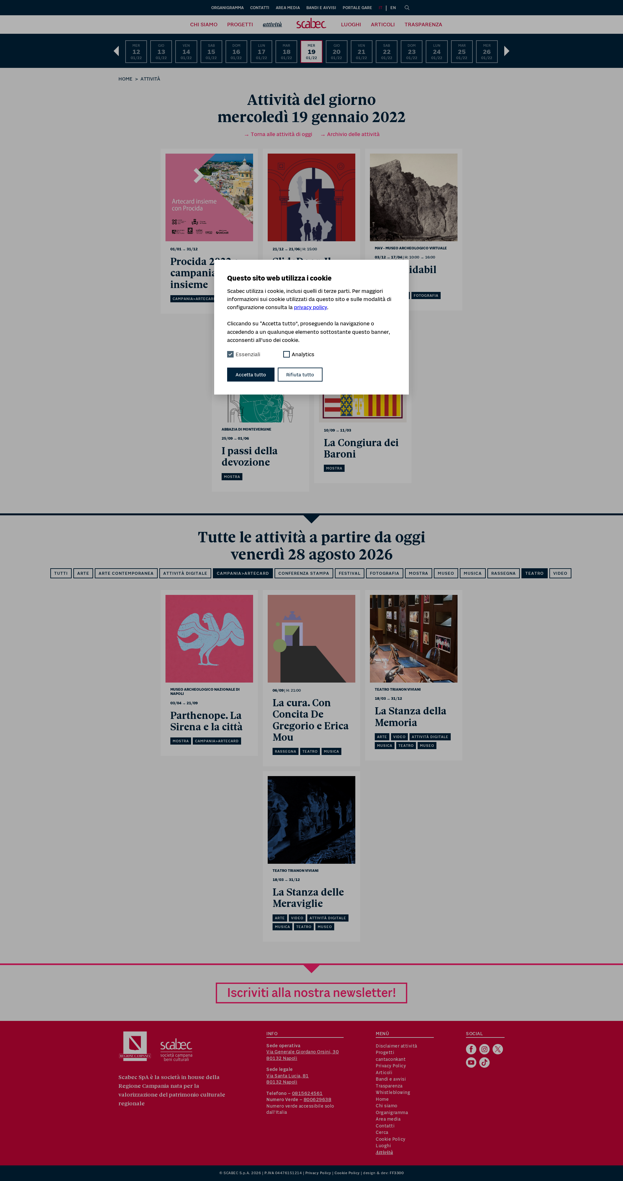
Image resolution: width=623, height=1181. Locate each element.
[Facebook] (472, 1050)
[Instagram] (485, 1050)
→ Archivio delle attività (350, 134)
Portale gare (357, 7)
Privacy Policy (391, 1066)
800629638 (318, 1099)
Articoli (383, 24)
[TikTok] (485, 1063)
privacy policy (310, 307)
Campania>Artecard (243, 573)
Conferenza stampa (303, 573)
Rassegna (503, 573)
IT (380, 7)
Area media (288, 7)
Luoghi (351, 24)
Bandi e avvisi (321, 7)
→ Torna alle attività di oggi (278, 134)
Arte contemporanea (126, 573)
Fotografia (384, 573)
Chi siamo (203, 24)
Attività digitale (185, 573)
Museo (446, 573)
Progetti (240, 24)
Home (125, 79)
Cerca (382, 1132)
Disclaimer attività (396, 1046)
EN (393, 7)
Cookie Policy (391, 1139)
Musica (473, 573)
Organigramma (227, 7)
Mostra (418, 573)
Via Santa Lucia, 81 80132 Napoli (287, 1079)
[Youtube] (472, 1063)
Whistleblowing (393, 1092)
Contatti (259, 7)
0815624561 (307, 1093)
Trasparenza (423, 24)
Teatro (534, 573)
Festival (349, 573)
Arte (83, 573)
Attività (272, 24)
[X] (499, 1050)
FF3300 (397, 1173)
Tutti (61, 573)
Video (560, 573)
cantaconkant (391, 1059)
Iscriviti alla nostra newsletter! (311, 992)
